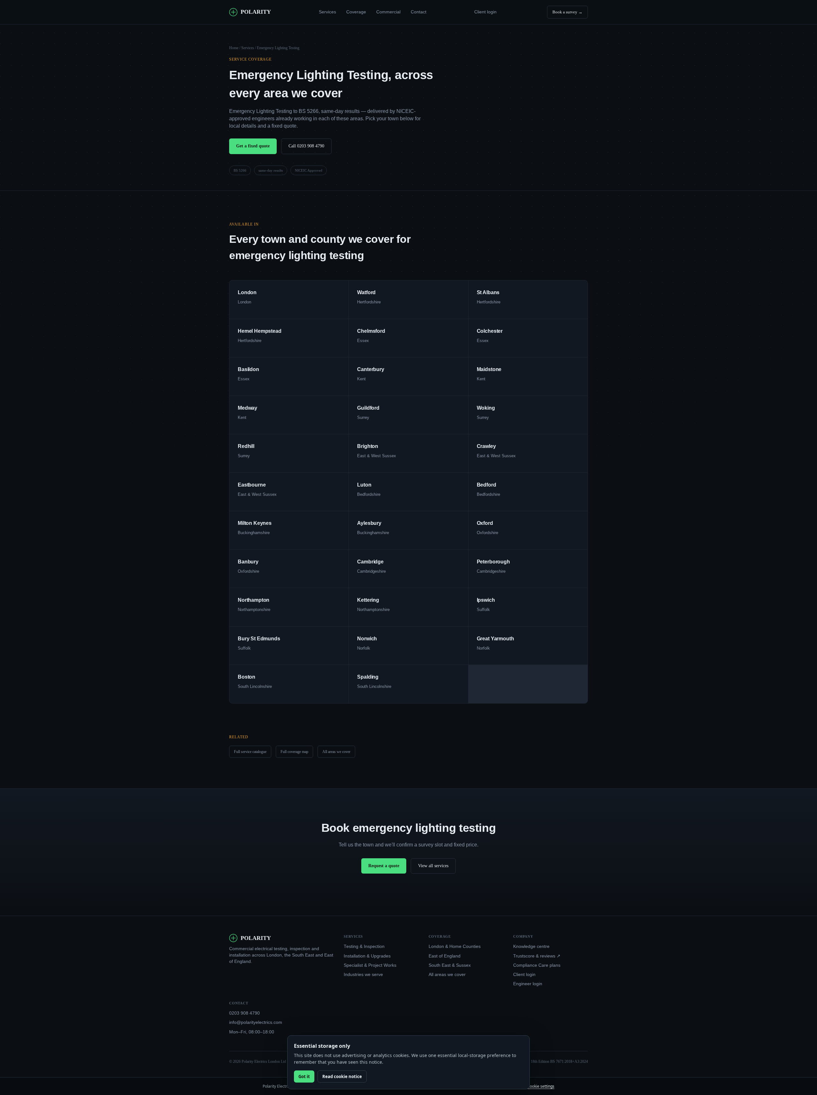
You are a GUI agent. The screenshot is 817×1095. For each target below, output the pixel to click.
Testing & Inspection (364, 946)
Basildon (248, 369)
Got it (304, 1076)
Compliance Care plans (536, 965)
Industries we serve (363, 974)
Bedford (486, 485)
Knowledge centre (531, 946)
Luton (364, 485)
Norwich (367, 638)
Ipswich (486, 600)
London (247, 292)
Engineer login (527, 983)
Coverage (356, 11)
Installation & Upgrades (367, 956)
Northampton (253, 600)
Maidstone (489, 369)
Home (233, 48)
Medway (247, 408)
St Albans (488, 292)
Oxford (485, 523)
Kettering (368, 600)
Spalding (368, 677)
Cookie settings (540, 1086)
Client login (485, 12)
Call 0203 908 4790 (306, 146)
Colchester (490, 331)
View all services (433, 865)
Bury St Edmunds (259, 638)
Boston (246, 677)
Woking (486, 408)
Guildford (368, 408)
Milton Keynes (255, 523)
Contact (418, 11)
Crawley (486, 446)
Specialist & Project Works (370, 965)
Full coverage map (294, 751)
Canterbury (370, 369)
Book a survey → (567, 12)
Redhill (246, 446)
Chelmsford (371, 331)
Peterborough (493, 561)
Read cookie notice (342, 1076)
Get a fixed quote (253, 146)
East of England (445, 956)
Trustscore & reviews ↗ (536, 956)
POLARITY (256, 12)
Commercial (388, 11)
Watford (366, 292)
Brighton (367, 446)
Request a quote (383, 865)
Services (327, 11)
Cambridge (370, 561)
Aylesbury (369, 523)
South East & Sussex (450, 965)
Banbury (248, 561)
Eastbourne (252, 485)
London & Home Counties (455, 946)
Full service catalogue (250, 751)
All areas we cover (336, 751)
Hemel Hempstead (259, 331)
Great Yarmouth (495, 638)
